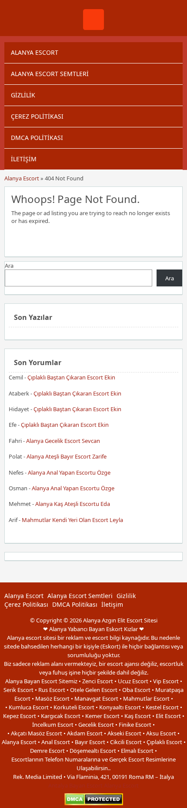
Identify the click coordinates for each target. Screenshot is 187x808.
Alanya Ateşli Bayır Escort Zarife (67, 456)
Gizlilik (23, 95)
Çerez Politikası (37, 116)
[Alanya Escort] (93, 28)
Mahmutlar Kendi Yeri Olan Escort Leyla (72, 520)
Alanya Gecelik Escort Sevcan (63, 441)
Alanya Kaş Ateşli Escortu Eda (72, 504)
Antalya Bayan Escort (75, 785)
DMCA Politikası (37, 137)
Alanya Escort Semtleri (50, 74)
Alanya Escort (34, 52)
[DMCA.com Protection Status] (93, 803)
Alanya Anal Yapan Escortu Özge (69, 472)
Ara (9, 265)
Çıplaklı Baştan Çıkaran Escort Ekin (71, 377)
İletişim (24, 159)
